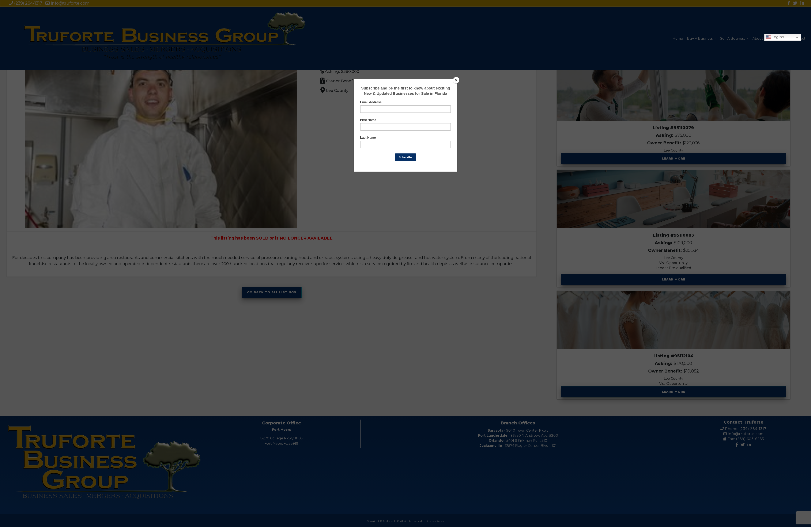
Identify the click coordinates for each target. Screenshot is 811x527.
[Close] (456, 80)
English (777, 37)
